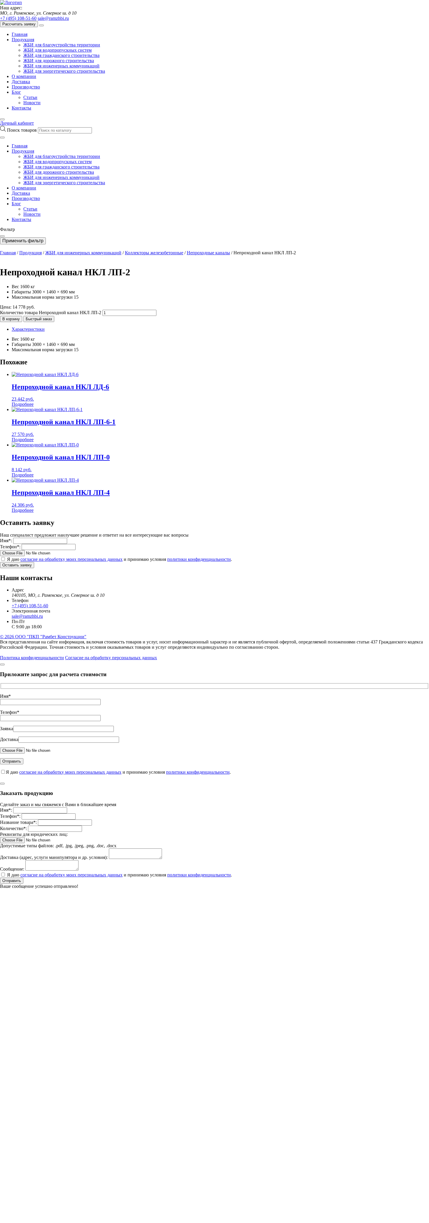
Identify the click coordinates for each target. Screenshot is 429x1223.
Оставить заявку (17, 565)
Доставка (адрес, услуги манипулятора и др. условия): (54, 857)
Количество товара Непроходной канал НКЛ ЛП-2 (50, 312)
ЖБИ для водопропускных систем (57, 50)
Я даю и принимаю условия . (119, 559)
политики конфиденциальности (199, 559)
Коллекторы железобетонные (154, 252)
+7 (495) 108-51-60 (18, 18)
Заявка (6, 728)
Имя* (5, 696)
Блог (16, 92)
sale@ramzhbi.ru (53, 18)
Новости (32, 102)
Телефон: (10, 546)
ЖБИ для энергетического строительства (64, 71)
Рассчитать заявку (19, 24)
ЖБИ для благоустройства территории (61, 44)
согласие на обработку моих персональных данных (71, 559)
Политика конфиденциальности (32, 657)
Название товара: (18, 822)
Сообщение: (12, 869)
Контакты (21, 107)
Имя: (6, 540)
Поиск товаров (22, 130)
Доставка (21, 81)
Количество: (13, 828)
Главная (19, 34)
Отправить (11, 880)
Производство (26, 86)
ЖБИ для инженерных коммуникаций (61, 65)
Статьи (30, 97)
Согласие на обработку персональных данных (111, 657)
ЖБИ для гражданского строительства (61, 55)
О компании (24, 76)
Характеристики (28, 329)
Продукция (23, 39)
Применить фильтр (22, 240)
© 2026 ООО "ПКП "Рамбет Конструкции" (43, 636)
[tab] (220, 329)
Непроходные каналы (208, 252)
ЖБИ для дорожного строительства (58, 60)
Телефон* (9, 712)
